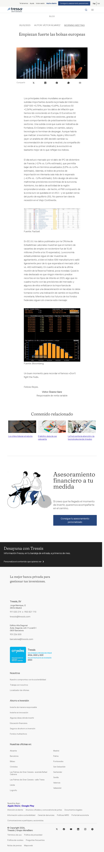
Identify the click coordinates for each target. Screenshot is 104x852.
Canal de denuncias (46, 815)
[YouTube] (71, 829)
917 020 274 (15, 611)
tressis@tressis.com (20, 616)
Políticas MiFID (63, 815)
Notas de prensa (14, 845)
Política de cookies (15, 840)
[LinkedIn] (78, 829)
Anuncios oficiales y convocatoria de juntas (44, 810)
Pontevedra (58, 761)
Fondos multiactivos (18, 734)
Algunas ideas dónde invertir (22, 718)
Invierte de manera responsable (23, 707)
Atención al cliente (15, 810)
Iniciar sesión (40, 3)
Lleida (12, 785)
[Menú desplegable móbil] (92, 10)
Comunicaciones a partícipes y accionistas (25, 820)
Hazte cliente (51, 3)
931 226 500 (15, 634)
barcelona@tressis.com (21, 639)
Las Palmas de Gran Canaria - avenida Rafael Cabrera (28, 773)
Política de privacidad (33, 835)
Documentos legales (73, 810)
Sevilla (56, 777)
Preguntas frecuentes (35, 840)
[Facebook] (64, 829)
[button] (33, 82)
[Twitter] (57, 829)
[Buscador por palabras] (86, 9)
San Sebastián (59, 767)
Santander (57, 772)
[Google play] (27, 806)
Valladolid (57, 788)
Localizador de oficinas (19, 690)
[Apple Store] (13, 806)
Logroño (13, 790)
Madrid (56, 751)
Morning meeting (74, 25)
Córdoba (14, 767)
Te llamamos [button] (24, 3)
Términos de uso (14, 835)
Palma (55, 756)
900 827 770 (30, 611)
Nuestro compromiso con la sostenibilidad (28, 679)
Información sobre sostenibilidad (21, 815)
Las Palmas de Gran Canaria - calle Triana (27, 780)
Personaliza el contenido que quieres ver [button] (22, 561)
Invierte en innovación (19, 712)
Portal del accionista (80, 815)
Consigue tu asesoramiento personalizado (74, 3)
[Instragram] (85, 829)
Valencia (56, 783)
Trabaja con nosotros (19, 685)
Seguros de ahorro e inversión (22, 728)
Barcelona (14, 756)
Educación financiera (18, 723)
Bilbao (12, 761)
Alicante (13, 751)
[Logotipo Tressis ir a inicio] (15, 9)
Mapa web (28, 845)
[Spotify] (92, 829)
